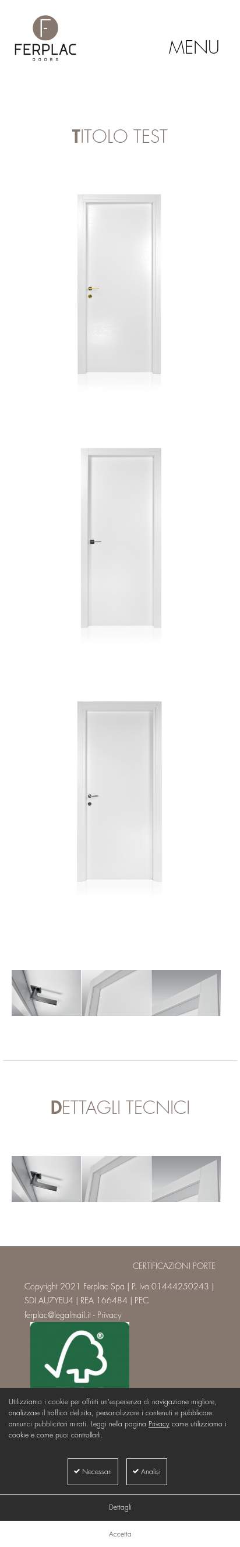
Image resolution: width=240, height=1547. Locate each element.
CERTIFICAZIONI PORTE (174, 1266)
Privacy (159, 1424)
